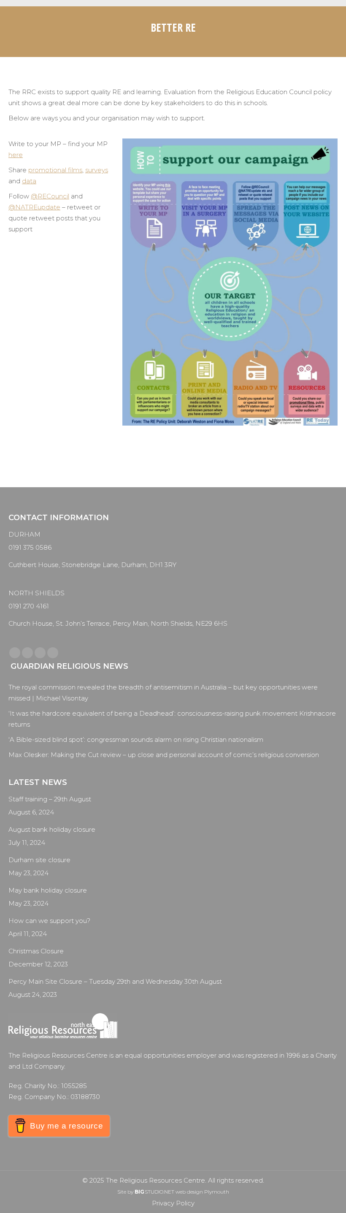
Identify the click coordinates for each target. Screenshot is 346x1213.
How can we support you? (49, 921)
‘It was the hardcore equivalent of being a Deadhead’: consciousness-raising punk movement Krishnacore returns (172, 718)
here (15, 155)
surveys (96, 170)
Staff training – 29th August (49, 799)
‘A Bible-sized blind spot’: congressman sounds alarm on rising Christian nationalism (135, 739)
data (29, 181)
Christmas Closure (36, 951)
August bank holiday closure (51, 829)
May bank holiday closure (47, 890)
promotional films (55, 170)
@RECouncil (50, 196)
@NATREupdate (34, 207)
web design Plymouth (202, 1192)
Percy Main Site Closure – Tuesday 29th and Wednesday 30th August (115, 981)
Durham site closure (39, 860)
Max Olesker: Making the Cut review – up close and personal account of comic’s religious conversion (163, 755)
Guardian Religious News (69, 666)
